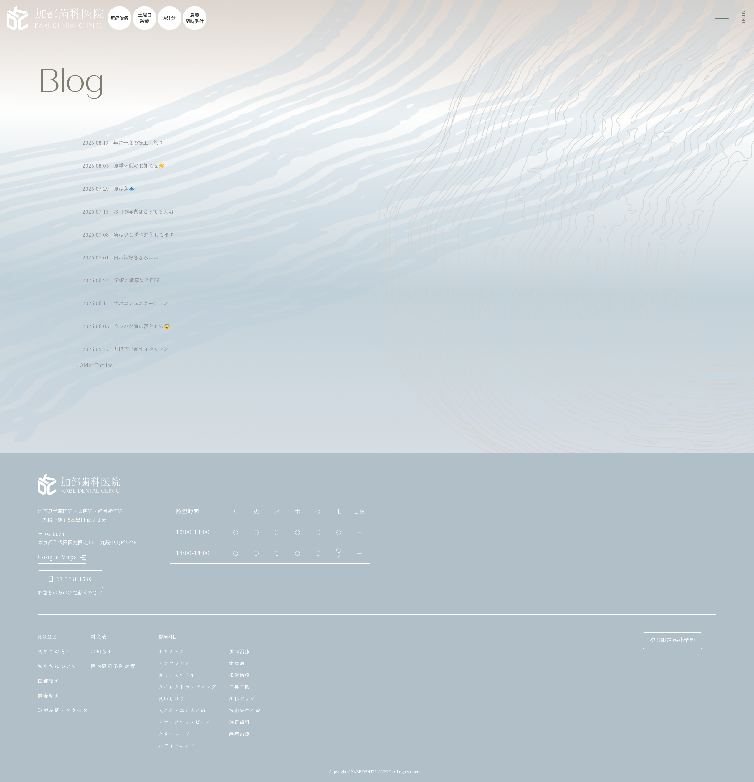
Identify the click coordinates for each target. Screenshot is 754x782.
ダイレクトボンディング (187, 687)
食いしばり (171, 698)
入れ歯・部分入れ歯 (182, 710)
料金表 (99, 636)
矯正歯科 (239, 722)
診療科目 (167, 636)
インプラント (174, 663)
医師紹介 (49, 680)
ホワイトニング (176, 745)
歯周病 (237, 663)
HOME (47, 636)
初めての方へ (55, 651)
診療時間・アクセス (63, 710)
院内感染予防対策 (113, 666)
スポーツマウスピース (184, 722)
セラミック (171, 651)
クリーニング (174, 733)
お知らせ (102, 651)
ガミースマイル (176, 675)
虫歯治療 (239, 651)
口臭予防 (239, 687)
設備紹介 (49, 695)
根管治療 (239, 675)
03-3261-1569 (74, 579)
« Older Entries (94, 364)
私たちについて (57, 666)
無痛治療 (239, 733)
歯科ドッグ (242, 698)
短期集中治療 (245, 710)
